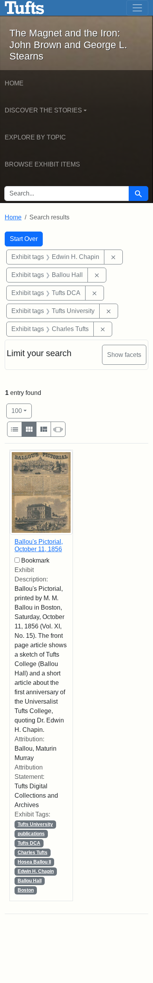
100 (21, 410)
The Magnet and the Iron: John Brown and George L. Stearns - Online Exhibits (24, 7)
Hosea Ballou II (34, 862)
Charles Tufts (32, 852)
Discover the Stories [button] (43, 110)
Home (14, 83)
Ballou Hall (30, 880)
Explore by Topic (35, 137)
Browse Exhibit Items (42, 164)
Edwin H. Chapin (36, 871)
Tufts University (35, 824)
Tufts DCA (29, 843)
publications (31, 833)
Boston (26, 890)
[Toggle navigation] (137, 8)
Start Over (24, 238)
